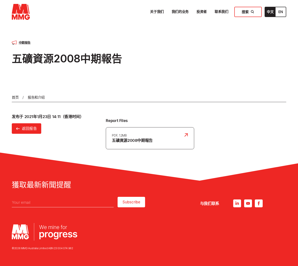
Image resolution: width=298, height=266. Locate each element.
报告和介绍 (36, 97)
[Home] (21, 12)
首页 (15, 97)
